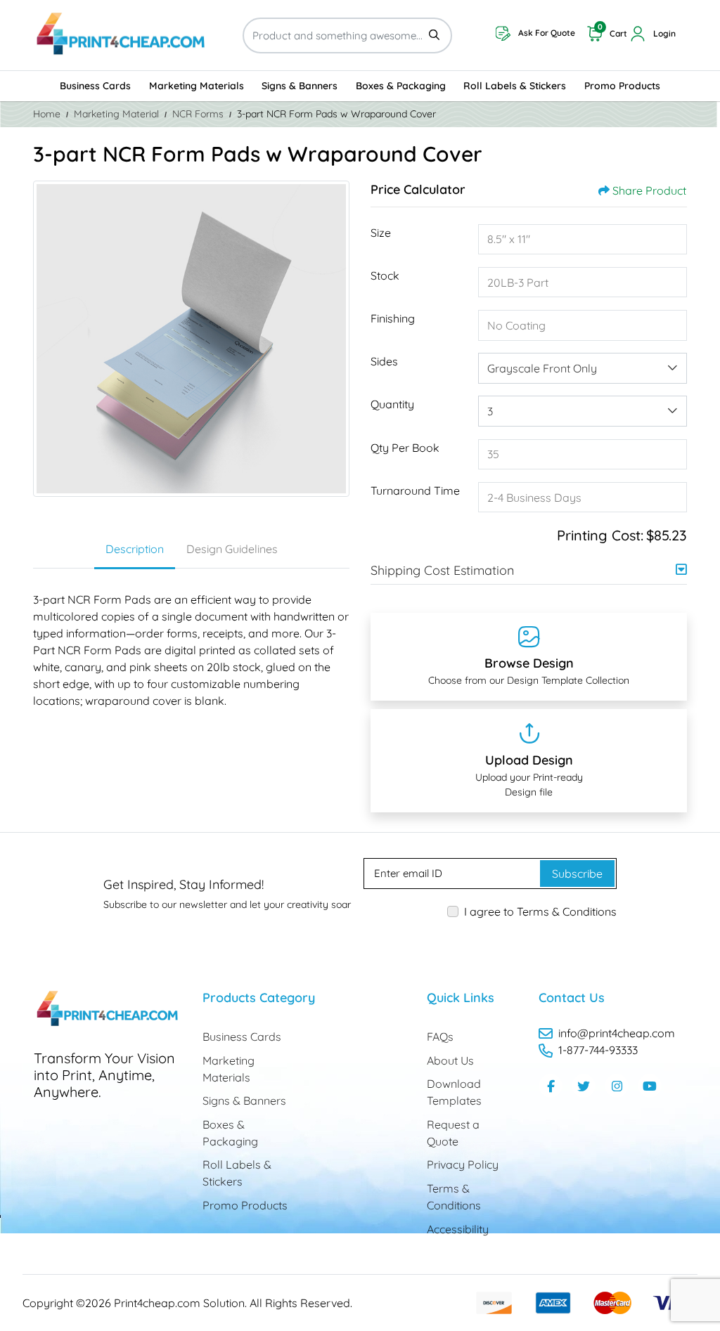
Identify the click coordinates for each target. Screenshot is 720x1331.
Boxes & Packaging (230, 1132)
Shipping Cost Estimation (442, 570)
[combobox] (582, 368)
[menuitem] (95, 85)
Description (134, 549)
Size (381, 233)
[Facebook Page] (550, 1086)
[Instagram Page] (617, 1086)
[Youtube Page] (650, 1086)
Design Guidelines (232, 549)
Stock (385, 275)
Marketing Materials (228, 1068)
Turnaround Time (415, 490)
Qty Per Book (405, 448)
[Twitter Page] (584, 1086)
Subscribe (577, 873)
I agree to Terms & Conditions (540, 911)
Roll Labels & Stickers (236, 1172)
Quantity (392, 404)
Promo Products (245, 1205)
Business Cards (241, 1037)
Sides (384, 361)
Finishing (393, 318)
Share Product (649, 190)
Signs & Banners (244, 1100)
